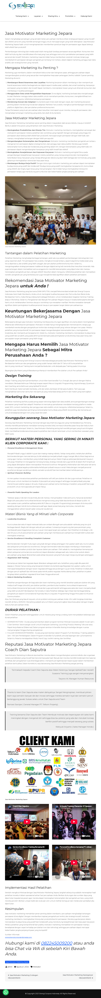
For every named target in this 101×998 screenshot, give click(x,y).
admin (9, 967)
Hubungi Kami (86, 16)
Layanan (37, 16)
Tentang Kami (21, 16)
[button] (6, 992)
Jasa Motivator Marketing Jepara (17, 962)
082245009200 (56, 943)
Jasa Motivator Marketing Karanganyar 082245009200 (78, 976)
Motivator (37, 967)
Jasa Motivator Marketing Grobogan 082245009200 (23, 976)
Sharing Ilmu (53, 16)
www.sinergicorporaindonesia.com (18, 937)
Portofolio (69, 16)
